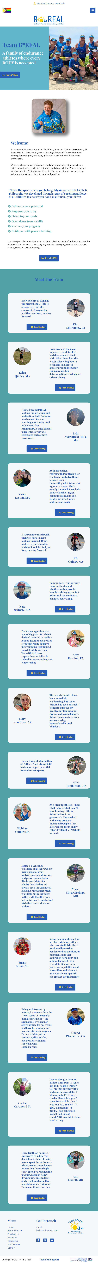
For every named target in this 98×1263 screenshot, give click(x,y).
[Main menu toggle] (92, 10)
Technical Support (49, 1259)
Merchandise (14, 1244)
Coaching (12, 1234)
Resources (13, 1241)
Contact (11, 1247)
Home (11, 1227)
